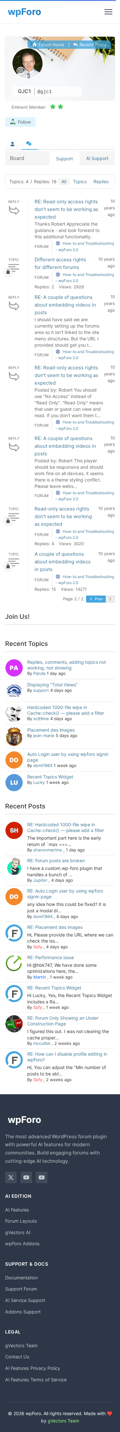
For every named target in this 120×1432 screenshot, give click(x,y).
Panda (39, 673)
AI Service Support (25, 1300)
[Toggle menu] (108, 11)
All (63, 181)
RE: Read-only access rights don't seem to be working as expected (66, 209)
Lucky (39, 782)
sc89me (41, 718)
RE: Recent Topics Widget (54, 987)
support (41, 690)
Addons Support (23, 1311)
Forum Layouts (21, 1221)
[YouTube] (26, 1177)
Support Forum (21, 1288)
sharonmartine (47, 849)
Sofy (37, 946)
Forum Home (50, 44)
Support (64, 158)
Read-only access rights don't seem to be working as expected (63, 516)
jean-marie (43, 735)
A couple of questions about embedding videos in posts (63, 561)
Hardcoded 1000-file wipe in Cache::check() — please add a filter (65, 710)
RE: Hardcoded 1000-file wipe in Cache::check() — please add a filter (65, 827)
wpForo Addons (22, 1243)
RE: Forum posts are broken (56, 860)
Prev (98, 599)
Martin (39, 977)
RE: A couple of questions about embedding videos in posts (65, 304)
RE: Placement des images (55, 927)
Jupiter (40, 880)
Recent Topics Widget (50, 776)
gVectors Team (21, 1345)
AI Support (97, 158)
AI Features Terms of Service (36, 1379)
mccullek (42, 1043)
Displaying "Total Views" (52, 684)
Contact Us (17, 1356)
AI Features (17, 1209)
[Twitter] (11, 1177)
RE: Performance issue (50, 957)
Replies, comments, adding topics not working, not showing (66, 664)
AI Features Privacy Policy (32, 1368)
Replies (100, 181)
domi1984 (42, 765)
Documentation (21, 1277)
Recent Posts (92, 44)
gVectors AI (17, 1232)
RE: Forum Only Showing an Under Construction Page (63, 1020)
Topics (80, 181)
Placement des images (51, 730)
